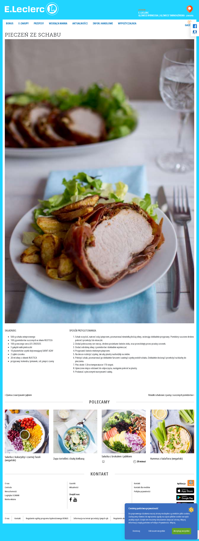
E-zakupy (24, 23)
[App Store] (185, 491)
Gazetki (189, 25)
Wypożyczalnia (127, 23)
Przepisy (39, 23)
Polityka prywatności (142, 491)
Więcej (172, 522)
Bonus (9, 23)
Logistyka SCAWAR (12, 495)
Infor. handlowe (103, 23)
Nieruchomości (11, 491)
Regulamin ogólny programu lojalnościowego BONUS (47, 518)
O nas (7, 483)
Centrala (8, 487)
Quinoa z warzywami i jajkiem (19, 395)
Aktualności (80, 23)
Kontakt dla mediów (142, 487)
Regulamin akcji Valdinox (123, 518)
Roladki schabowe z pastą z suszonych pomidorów (170, 395)
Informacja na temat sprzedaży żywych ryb (91, 518)
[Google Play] (185, 497)
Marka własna (10, 499)
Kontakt (137, 483)
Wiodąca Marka (58, 23)
